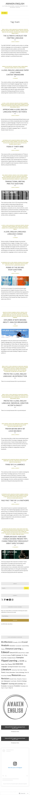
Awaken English (15, 3)
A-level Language (12, 29)
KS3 (14, 664)
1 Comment (15, 78)
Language (10, 31)
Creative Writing (25, 645)
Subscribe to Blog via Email (15, 606)
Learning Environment (20, 368)
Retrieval (23, 675)
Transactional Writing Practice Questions (15, 182)
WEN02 (26, 66)
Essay (27, 262)
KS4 (21, 141)
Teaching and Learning (19, 31)
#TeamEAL (15, 642)
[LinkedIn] (10, 600)
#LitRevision (6, 140)
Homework (8, 176)
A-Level (6, 29)
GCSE (4, 176)
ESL (23, 655)
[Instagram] (12, 600)
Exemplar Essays (14, 530)
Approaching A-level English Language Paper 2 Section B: (15, 110)
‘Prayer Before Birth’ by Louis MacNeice (15, 430)
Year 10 (15, 144)
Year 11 (19, 144)
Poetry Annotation (12, 142)
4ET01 (10, 140)
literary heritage (22, 666)
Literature (25, 141)
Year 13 (16, 33)
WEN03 (13, 33)
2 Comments (15, 547)
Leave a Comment (15, 41)
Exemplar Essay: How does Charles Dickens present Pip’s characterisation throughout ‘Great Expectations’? (15, 539)
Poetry (5, 142)
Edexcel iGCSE (24, 140)
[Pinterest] (5, 600)
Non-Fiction (25, 314)
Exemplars (8, 314)
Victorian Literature (15, 534)
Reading (9, 675)
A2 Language (20, 29)
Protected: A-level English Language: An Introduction (15, 375)
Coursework (18, 645)
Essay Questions (24, 528)
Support (10, 66)
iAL (5, 31)
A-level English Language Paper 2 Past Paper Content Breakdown (15, 72)
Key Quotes (16, 531)
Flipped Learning (21, 104)
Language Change (9, 67)
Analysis (17, 103)
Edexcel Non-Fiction (8, 313)
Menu (5, 13)
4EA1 (3, 175)
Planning (25, 670)
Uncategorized (10, 686)
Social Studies (13, 681)
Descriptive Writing (10, 30)
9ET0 (9, 262)
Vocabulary (7, 371)
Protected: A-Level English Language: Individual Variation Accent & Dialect (15, 403)
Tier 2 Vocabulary (22, 370)
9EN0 (3, 29)
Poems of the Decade (15, 263)
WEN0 (26, 31)
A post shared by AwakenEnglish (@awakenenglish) (15, 783)
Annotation (12, 645)
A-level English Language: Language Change (15, 233)
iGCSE (19, 141)
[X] (2, 600)
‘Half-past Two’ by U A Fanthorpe (15, 500)
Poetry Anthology (22, 142)
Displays (3, 649)
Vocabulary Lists (15, 371)
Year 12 (15, 67)
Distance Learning (23, 103)
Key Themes (21, 531)
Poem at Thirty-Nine (15, 146)
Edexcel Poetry (5, 141)
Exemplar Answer (5, 530)
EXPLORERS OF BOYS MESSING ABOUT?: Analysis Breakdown (15, 321)
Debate (6, 175)
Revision (22, 105)
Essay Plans (11, 423)
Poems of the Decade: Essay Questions (15, 268)
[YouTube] (7, 600)
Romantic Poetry (13, 678)
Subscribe (15, 620)
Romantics (19, 678)
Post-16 (7, 227)
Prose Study (10, 532)
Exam (3, 31)
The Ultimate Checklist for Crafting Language (15, 37)
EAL (22, 649)
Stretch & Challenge (16, 316)
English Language (24, 30)
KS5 (7, 31)
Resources (8, 177)
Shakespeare (7, 681)
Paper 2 (23, 67)
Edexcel (18, 30)
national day (14, 670)
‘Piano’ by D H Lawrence (15, 464)
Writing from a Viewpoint (13, 179)
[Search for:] (15, 588)
